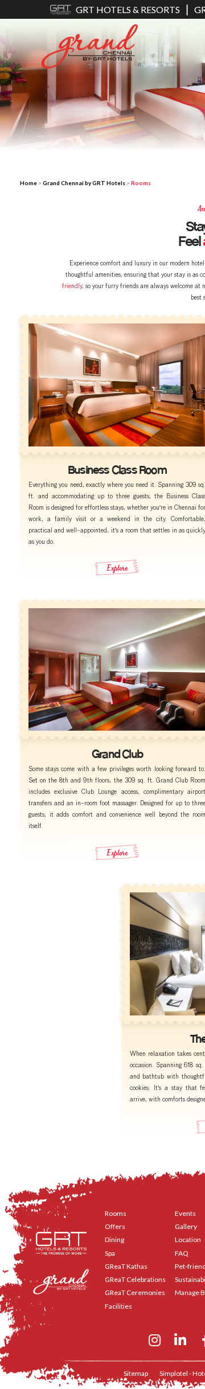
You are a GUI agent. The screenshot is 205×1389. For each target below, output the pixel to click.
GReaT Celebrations (135, 1279)
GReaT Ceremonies (135, 1292)
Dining (114, 1239)
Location (188, 1239)
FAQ (181, 1253)
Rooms (115, 1213)
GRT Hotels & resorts (128, 9)
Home (28, 182)
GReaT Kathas (126, 1266)
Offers (115, 1226)
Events (185, 1213)
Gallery (186, 1226)
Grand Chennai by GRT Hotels (84, 182)
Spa (110, 1253)
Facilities (118, 1306)
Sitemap (136, 1373)
